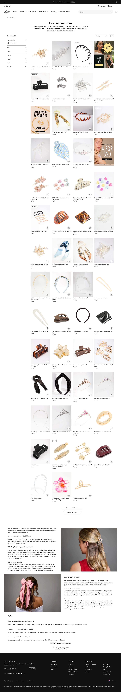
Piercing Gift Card (107, 667)
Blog (104, 669)
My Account (71, 674)
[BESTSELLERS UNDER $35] (104, 54)
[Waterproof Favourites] (40, 119)
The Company (54, 664)
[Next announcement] (112, 2)
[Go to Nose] (110, 12)
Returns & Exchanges (73, 671)
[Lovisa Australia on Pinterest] (24, 673)
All (8, 17)
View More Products (72, 512)
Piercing (87, 671)
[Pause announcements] (115, 2)
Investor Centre (54, 667)
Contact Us (70, 664)
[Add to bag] (47, 63)
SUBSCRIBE (32, 668)
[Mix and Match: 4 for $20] (104, 151)
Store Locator (89, 669)
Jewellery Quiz (106, 674)
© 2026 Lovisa (30, 681)
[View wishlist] (116, 6)
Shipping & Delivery (72, 669)
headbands (53, 31)
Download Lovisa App (91, 664)
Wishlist (87, 667)
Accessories (12, 17)
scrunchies (59, 31)
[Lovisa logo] (7, 11)
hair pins (65, 31)
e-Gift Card (105, 664)
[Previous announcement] (5, 2)
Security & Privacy (20, 681)
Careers (52, 669)
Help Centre (71, 667)
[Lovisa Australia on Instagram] (7, 6)
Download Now (86, 2)
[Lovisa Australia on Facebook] (4, 6)
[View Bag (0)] (115, 12)
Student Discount (107, 671)
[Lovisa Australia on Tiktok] (10, 6)
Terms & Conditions (8, 681)
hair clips (81, 29)
